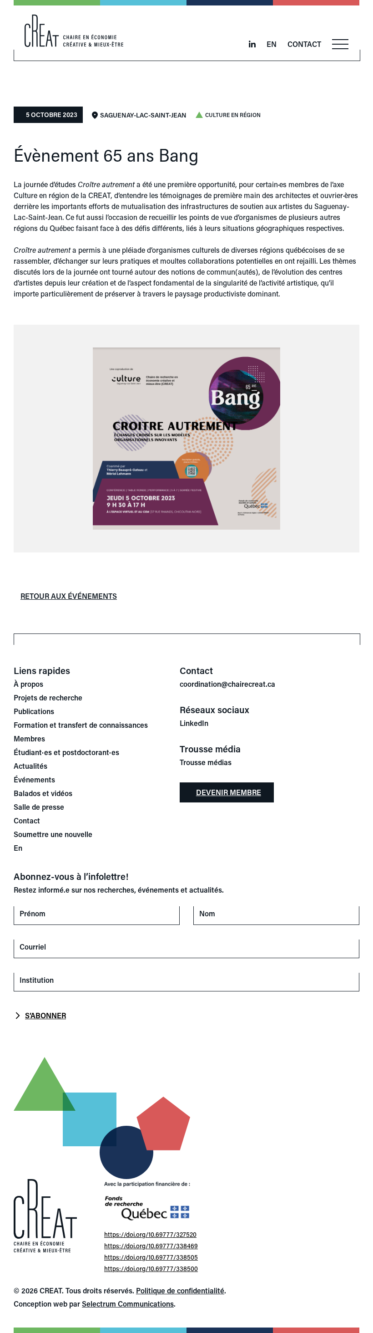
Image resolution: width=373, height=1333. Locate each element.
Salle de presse (39, 807)
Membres (29, 738)
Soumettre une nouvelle (53, 834)
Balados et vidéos (43, 793)
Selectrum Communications (128, 1303)
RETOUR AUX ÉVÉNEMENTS (68, 596)
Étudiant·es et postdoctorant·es (66, 752)
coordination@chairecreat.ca (227, 684)
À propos (28, 684)
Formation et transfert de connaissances (81, 725)
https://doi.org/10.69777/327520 (150, 1234)
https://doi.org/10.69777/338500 (151, 1268)
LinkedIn (194, 723)
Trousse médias (206, 762)
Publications (34, 711)
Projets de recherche (48, 697)
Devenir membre (228, 792)
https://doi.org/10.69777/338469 (151, 1245)
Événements (34, 779)
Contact (304, 44)
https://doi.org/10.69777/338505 (151, 1257)
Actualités (30, 766)
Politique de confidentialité (180, 1290)
